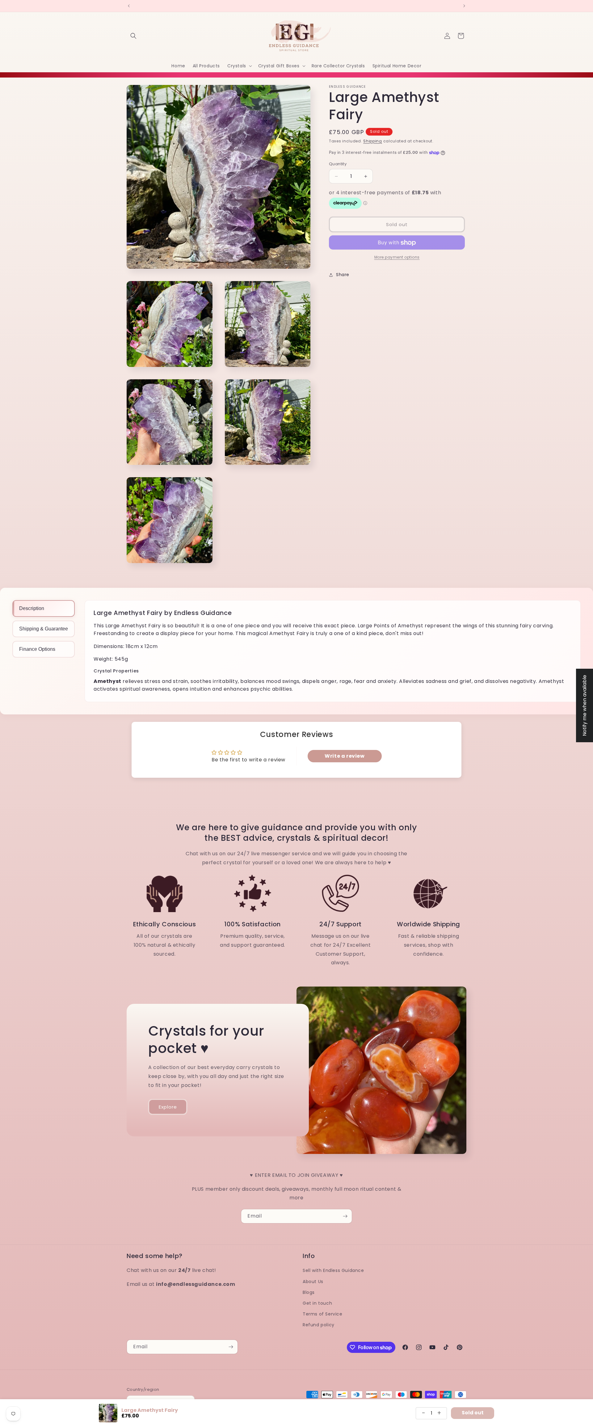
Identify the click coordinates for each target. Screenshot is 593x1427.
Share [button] (342, 275)
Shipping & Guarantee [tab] (43, 628)
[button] (133, 36)
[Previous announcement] (129, 6)
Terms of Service (323, 1314)
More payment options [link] (397, 257)
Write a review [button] (344, 756)
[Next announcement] (464, 6)
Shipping (372, 141)
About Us (313, 1281)
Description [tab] (31, 608)
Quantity (338, 164)
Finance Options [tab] (37, 649)
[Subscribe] (345, 1216)
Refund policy (318, 1325)
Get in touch (317, 1303)
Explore (168, 1107)
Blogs (309, 1292)
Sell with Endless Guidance (333, 1270)
